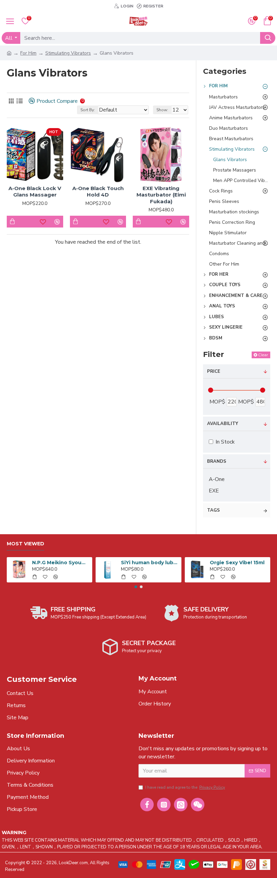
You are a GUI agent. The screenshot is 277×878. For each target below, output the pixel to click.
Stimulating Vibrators (68, 53)
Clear (263, 354)
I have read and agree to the (185, 787)
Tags (213, 510)
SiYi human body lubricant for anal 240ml (150, 562)
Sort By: (87, 110)
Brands (216, 461)
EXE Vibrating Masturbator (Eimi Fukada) (161, 195)
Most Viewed (25, 544)
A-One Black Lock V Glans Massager (34, 191)
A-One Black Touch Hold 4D (98, 191)
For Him (28, 53)
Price (213, 371)
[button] (135, 586)
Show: (162, 110)
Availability (222, 424)
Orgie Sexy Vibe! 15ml (237, 562)
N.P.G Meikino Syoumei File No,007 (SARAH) (61, 562)
